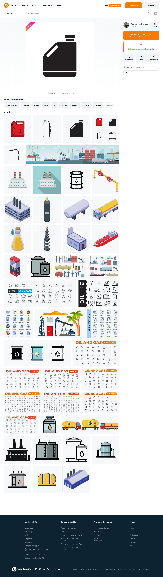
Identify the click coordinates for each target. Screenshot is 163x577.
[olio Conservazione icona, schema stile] (76, 450)
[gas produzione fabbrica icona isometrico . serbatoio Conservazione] (76, 479)
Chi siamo (98, 535)
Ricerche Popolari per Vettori (69, 539)
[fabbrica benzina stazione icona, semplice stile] (17, 450)
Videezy (28, 535)
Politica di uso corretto (141, 569)
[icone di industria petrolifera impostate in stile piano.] (18, 323)
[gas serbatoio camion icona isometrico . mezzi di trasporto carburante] (105, 209)
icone (36, 105)
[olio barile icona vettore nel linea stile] (76, 180)
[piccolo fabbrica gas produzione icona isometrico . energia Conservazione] (76, 239)
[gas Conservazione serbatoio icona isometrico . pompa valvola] (76, 209)
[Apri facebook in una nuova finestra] (36, 569)
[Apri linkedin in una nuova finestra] (44, 569)
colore (64, 105)
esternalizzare (11, 105)
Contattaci (98, 531)
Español (133, 531)
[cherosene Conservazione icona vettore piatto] (47, 450)
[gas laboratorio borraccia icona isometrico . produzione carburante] (17, 239)
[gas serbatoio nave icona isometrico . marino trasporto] (105, 239)
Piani (106, 5)
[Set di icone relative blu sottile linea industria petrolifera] (103, 323)
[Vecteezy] (6, 5)
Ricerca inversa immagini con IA (37, 550)
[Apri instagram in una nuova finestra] (40, 569)
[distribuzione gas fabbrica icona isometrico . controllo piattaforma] (17, 209)
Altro (131, 545)
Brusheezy (29, 528)
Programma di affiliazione (71, 535)
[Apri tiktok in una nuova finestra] (51, 569)
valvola (110, 105)
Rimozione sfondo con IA (35, 554)
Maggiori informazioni (133, 73)
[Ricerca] (148, 13)
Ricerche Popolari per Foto (71, 544)
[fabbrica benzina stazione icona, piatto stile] (17, 180)
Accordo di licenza (68, 528)
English (133, 528)
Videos (34, 5)
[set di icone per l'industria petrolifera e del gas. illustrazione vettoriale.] (98, 293)
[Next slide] (116, 105)
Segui (155, 26)
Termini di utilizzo (108, 569)
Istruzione (29, 542)
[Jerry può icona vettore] (17, 129)
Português (134, 535)
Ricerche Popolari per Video (69, 548)
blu (54, 105)
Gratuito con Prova (141, 35)
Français (133, 542)
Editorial (46, 5)
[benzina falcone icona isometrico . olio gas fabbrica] (47, 239)
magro (75, 105)
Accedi (151, 5)
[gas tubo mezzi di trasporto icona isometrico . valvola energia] (105, 180)
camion (86, 105)
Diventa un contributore (99, 539)
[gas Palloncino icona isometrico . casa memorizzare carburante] (47, 209)
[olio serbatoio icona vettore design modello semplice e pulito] (105, 450)
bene (46, 105)
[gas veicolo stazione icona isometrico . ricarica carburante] (15, 266)
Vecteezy (28, 531)
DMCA (63, 531)
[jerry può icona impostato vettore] (105, 129)
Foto (24, 5)
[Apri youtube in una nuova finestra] (59, 569)
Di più (58, 5)
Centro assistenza (101, 528)
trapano (98, 105)
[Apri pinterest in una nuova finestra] (48, 569)
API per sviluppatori (33, 545)
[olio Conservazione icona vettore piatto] (40, 266)
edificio (26, 105)
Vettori (13, 5)
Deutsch (133, 538)
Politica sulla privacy (124, 569)
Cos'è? (144, 67)
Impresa (28, 538)
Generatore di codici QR (34, 558)
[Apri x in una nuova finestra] (55, 569)
